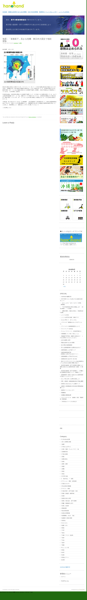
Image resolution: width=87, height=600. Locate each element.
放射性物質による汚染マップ (68, 350)
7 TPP (62, 530)
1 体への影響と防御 (66, 441)
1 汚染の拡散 (64, 454)
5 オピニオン (64, 523)
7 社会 (62, 540)
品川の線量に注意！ (66, 340)
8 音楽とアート (65, 557)
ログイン (63, 576)
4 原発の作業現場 (65, 513)
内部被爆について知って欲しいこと (70, 333)
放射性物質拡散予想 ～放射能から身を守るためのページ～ (69, 353)
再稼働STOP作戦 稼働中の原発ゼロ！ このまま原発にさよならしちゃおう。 (71, 336)
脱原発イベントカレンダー (48, 12)
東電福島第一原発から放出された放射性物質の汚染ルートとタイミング (71, 375)
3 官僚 (62, 496)
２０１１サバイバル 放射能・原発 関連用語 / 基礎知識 (71, 398)
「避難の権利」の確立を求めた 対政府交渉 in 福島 (71, 311)
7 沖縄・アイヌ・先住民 (67, 535)
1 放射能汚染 (64, 451)
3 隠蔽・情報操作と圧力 (67, 503)
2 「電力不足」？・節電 (67, 478)
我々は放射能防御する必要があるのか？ (71, 347)
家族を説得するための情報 (17, 12)
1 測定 (62, 456)
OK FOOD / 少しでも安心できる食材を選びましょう (71, 299)
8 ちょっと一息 (65, 547)
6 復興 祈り (64, 525)
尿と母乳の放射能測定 (66, 345)
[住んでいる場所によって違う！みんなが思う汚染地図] (71, 86)
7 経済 (62, 542)
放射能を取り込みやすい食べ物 (69, 358)
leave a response (32, 117)
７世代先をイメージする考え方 (69, 401)
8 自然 (62, 555)
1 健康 (62, 444)
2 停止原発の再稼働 (66, 486)
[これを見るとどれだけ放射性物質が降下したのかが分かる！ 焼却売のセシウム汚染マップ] (71, 78)
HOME (5, 12)
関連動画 (63, 392)
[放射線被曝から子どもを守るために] (71, 153)
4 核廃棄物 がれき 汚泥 (67, 515)
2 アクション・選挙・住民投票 (68, 481)
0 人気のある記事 (65, 439)
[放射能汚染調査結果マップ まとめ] (71, 114)
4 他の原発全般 (65, 510)
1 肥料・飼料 (64, 464)
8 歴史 (62, 550)
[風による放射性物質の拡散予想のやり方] (71, 107)
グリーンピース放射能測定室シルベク (70, 326)
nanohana (16, 43)
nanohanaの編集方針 (66, 296)
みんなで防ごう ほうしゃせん (69, 319)
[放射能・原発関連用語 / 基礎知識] (71, 58)
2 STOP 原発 (64, 476)
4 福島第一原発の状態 (66, 518)
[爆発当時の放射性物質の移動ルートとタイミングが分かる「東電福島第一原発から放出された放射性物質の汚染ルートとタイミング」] (71, 71)
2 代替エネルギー (65, 483)
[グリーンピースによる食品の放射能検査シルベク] (71, 93)
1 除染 (62, 471)
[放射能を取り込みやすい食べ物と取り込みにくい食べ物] (71, 140)
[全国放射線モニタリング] (71, 164)
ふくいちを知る (64, 12)
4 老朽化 (63, 520)
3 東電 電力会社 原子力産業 (68, 500)
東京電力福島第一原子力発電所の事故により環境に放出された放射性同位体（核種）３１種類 (71, 367)
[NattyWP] (81, 589)
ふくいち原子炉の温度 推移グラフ (70, 317)
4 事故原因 (64, 508)
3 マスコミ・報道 (65, 488)
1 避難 (62, 468)
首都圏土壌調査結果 (66, 395)
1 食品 (62, 473)
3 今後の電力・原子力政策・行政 (69, 491)
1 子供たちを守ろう (66, 446)
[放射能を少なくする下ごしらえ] (71, 122)
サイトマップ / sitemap (67, 328)
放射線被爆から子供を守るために (69, 356)
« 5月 (64, 286)
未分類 (63, 559)
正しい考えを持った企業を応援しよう (70, 378)
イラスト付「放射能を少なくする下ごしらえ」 (71, 323)
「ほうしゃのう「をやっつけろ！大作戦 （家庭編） (71, 303)
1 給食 (62, 461)
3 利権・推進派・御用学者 (67, 493)
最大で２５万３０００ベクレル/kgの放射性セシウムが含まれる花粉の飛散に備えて (72, 362)
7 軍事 (62, 545)
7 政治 (62, 532)
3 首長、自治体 (65, 505)
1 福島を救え (64, 459)
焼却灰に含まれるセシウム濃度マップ (70, 383)
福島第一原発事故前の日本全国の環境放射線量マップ (71, 387)
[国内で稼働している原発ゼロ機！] (71, 50)
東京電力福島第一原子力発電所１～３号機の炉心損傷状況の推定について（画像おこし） (71, 371)
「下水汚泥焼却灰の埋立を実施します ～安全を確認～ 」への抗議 (71, 307)
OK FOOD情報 (33, 12)
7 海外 (62, 537)
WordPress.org (65, 581)
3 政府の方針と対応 (66, 498)
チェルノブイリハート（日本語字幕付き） (71, 331)
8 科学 (62, 552)
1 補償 (62, 466)
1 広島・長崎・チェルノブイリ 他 (70, 449)
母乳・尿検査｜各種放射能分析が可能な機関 (72, 381)
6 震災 (20, 43)
